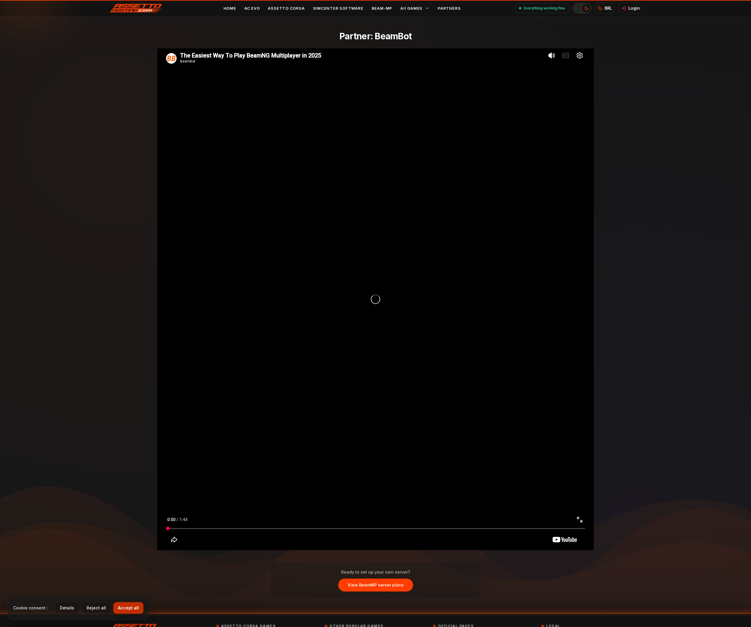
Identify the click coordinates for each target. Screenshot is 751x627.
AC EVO (252, 8)
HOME (230, 8)
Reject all (96, 607)
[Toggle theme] (582, 8)
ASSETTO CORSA (286, 8)
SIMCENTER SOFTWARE (338, 8)
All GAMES (411, 8)
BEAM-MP (382, 8)
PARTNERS (449, 8)
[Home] (138, 8)
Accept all (128, 607)
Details (67, 607)
